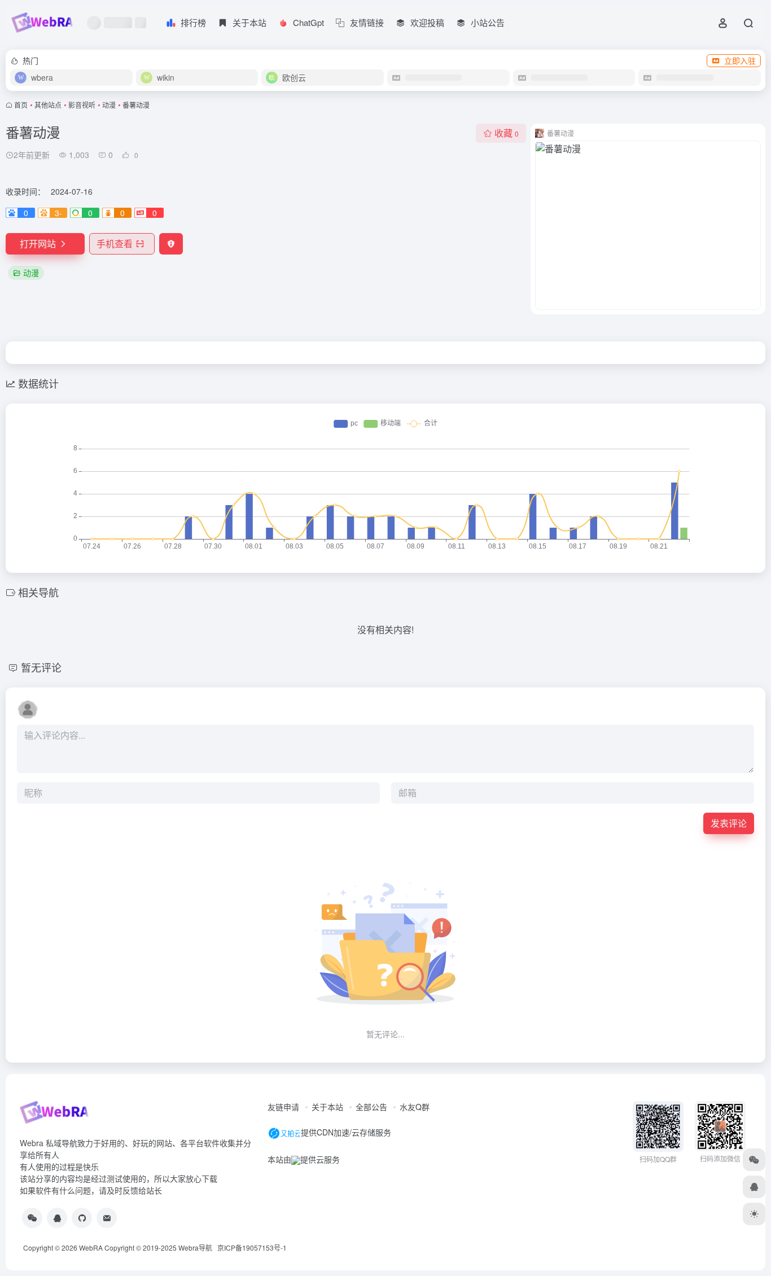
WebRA (91, 1247)
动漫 (109, 104)
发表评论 (729, 823)
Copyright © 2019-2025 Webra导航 (160, 1247)
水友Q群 (415, 1106)
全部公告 (371, 1106)
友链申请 (283, 1106)
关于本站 (327, 1106)
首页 (21, 104)
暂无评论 (41, 667)
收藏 (506, 132)
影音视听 (81, 104)
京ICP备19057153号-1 (252, 1247)
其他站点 (48, 104)
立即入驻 (740, 60)
